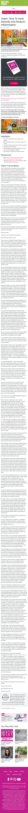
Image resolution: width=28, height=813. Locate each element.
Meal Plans (6, 12)
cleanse (11, 708)
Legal (17, 783)
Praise (16, 771)
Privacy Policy (22, 783)
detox (14, 708)
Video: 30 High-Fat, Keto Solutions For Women (20, 761)
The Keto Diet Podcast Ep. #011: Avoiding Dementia (6, 743)
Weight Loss (21, 12)
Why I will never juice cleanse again (15, 157)
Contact (22, 771)
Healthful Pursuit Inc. (10, 783)
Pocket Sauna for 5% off (13, 160)
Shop (8, 774)
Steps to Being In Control (19, 743)
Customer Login (16, 774)
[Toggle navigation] (25, 3)
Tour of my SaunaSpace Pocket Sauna (12, 159)
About (5, 771)
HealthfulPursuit (5, 3)
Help (10, 771)
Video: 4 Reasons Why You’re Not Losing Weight (6, 761)
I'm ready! (14, 83)
